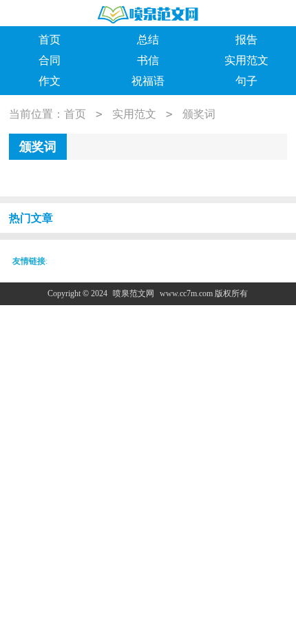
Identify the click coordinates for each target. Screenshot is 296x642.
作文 (50, 81)
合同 (50, 60)
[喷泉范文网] (148, 14)
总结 (148, 39)
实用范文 (246, 60)
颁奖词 (198, 114)
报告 (246, 39)
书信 (148, 60)
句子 (246, 81)
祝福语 (148, 81)
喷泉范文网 (133, 293)
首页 (50, 39)
